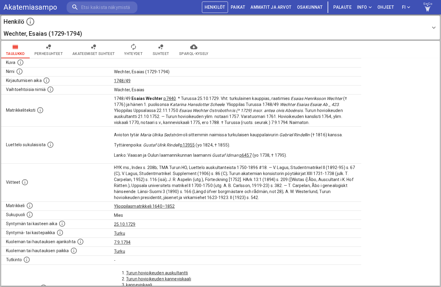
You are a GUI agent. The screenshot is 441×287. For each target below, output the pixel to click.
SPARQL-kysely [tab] (193, 54)
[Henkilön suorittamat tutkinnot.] (27, 259)
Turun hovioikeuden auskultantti (157, 272)
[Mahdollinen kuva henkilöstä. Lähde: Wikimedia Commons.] (20, 62)
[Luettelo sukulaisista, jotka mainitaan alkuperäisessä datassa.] (50, 145)
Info (362, 7)
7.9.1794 (122, 242)
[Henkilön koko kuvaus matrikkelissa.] (40, 110)
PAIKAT (238, 7)
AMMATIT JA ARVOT (270, 7)
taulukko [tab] (15, 54)
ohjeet (385, 7)
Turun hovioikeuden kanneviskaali (158, 278)
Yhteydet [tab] (133, 54)
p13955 (187, 145)
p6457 (245, 155)
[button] (220, 28)
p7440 (170, 98)
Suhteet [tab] (161, 54)
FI (404, 7)
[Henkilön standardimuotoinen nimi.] (19, 71)
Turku (119, 233)
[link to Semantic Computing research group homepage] (427, 7)
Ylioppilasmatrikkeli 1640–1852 (144, 206)
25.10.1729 (125, 224)
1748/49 (122, 80)
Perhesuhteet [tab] (48, 54)
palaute (342, 7)
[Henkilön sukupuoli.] (29, 214)
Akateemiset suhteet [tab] (93, 54)
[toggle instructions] (30, 21)
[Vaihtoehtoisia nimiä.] (50, 89)
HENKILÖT (215, 7)
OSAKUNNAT (310, 7)
